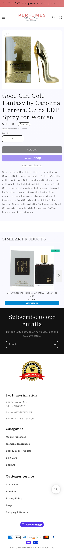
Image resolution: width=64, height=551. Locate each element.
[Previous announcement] (3, 3)
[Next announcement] (60, 3)
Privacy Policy (14, 498)
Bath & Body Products (18, 451)
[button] (3, 17)
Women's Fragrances (18, 444)
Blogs (9, 505)
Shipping (5, 128)
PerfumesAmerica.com (26, 548)
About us (11, 491)
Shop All (11, 465)
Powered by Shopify (45, 548)
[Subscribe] (54, 344)
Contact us (12, 484)
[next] (59, 276)
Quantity (6, 133)
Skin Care (11, 458)
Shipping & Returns (17, 512)
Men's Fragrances (16, 437)
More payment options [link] (32, 165)
